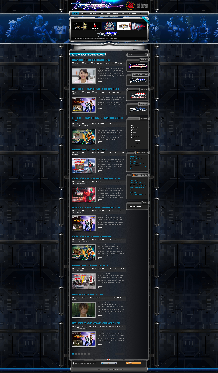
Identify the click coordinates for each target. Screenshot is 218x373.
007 (86, 326)
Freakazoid (115, 369)
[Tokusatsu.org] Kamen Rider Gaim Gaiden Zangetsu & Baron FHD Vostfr (138, 187)
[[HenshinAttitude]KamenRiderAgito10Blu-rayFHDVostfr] (96, 323)
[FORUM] (107, 14)
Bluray (95, 63)
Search (146, 54)
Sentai (133, 125)
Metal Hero (134, 129)
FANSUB (99, 63)
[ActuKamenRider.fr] (143, 153)
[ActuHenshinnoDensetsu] (141, 175)
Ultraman (134, 132)
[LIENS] (140, 14)
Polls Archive (133, 146)
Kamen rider (115, 92)
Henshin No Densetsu (109, 123)
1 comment (78, 94)
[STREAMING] (92, 14)
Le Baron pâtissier (134, 156)
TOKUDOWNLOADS (119, 326)
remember (88, 92)
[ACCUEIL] (75, 14)
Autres (133, 137)
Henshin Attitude (108, 92)
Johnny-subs (104, 63)
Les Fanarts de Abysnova (136, 158)
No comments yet (85, 125)
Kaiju (133, 131)
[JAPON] (122, 14)
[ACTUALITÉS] (83, 14)
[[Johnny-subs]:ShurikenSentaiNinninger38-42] (91, 60)
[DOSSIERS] (115, 14)
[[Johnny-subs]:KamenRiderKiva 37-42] (87, 294)
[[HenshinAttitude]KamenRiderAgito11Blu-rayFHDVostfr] (96, 207)
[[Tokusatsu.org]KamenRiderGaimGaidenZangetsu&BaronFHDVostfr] (97, 119)
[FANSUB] (100, 14)
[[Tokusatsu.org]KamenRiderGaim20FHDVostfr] (91, 236)
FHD (103, 92)
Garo (133, 134)
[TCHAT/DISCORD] (131, 14)
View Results (137, 143)
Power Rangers (135, 136)
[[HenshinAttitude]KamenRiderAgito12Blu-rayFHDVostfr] (96, 89)
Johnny (87, 63)
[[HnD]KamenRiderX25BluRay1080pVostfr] (89, 149)
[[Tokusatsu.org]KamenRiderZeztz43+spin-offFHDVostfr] (96, 178)
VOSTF (112, 63)
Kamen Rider (135, 127)
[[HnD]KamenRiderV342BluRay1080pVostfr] (90, 265)
